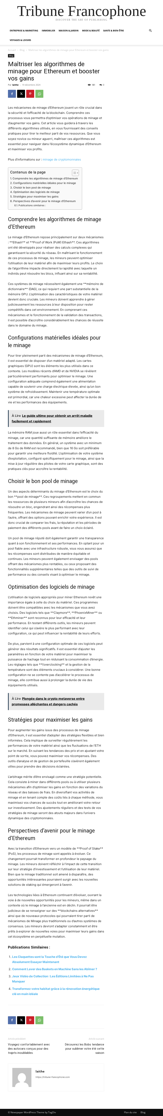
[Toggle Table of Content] (73, 172)
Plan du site (130, 1112)
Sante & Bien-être (113, 30)
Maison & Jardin (69, 30)
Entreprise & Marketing (24, 30)
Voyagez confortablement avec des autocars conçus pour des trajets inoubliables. (29, 1049)
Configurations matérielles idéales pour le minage (44, 183)
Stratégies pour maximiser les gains (35, 196)
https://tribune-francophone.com (53, 1077)
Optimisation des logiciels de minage (36, 192)
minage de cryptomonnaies (62, 159)
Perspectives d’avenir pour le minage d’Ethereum (44, 201)
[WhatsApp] (39, 94)
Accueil (12, 50)
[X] (21, 94)
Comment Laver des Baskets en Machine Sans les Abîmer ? (54, 969)
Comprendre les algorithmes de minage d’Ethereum (45, 178)
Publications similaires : (32, 205)
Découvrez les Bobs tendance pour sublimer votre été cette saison (84, 1049)
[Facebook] (12, 94)
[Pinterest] (30, 94)
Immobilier (48, 30)
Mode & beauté (91, 30)
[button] (150, 31)
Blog (22, 50)
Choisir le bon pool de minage (32, 187)
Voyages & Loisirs (20, 40)
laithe (15, 84)
